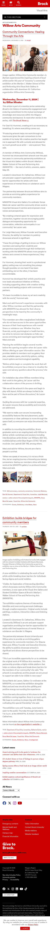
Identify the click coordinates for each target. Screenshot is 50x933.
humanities (33, 494)
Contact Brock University (34, 827)
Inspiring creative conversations (14, 772)
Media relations (31, 830)
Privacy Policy (33, 924)
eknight (29, 40)
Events (14, 504)
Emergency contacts (10, 824)
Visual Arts (42, 10)
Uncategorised (33, 740)
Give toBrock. (9, 846)
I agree (25, 928)
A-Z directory (9, 895)
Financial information (10, 836)
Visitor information (32, 824)
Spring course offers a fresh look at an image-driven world (25, 766)
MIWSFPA (37, 498)
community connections (25, 491)
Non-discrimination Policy (12, 875)
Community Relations (39, 491)
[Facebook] (4, 803)
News (35, 504)
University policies (9, 877)
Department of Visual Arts (21, 494)
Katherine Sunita (36, 730)
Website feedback (32, 834)
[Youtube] (20, 803)
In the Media (28, 504)
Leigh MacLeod (42, 494)
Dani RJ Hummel (8, 494)
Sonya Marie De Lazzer (9, 736)
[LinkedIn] (17, 889)
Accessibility (14, 880)
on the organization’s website (27, 724)
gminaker (24, 526)
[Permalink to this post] (25, 70)
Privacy (5, 880)
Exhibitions (20, 504)
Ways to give (9, 858)
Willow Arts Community (28, 501)
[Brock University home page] (43, 3)
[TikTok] (26, 889)
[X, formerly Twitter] (10, 803)
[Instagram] (14, 803)
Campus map (7, 833)
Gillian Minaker (14, 102)
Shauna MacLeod (41, 733)
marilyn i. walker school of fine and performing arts (18, 498)
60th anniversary (12, 491)
